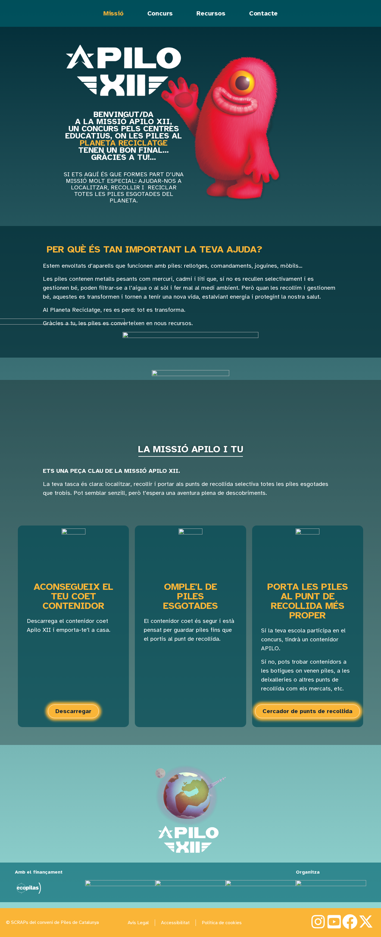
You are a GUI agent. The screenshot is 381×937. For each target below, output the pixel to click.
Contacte (263, 13)
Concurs (160, 13)
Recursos (210, 13)
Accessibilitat (175, 923)
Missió (113, 13)
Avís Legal (138, 923)
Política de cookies (222, 923)
